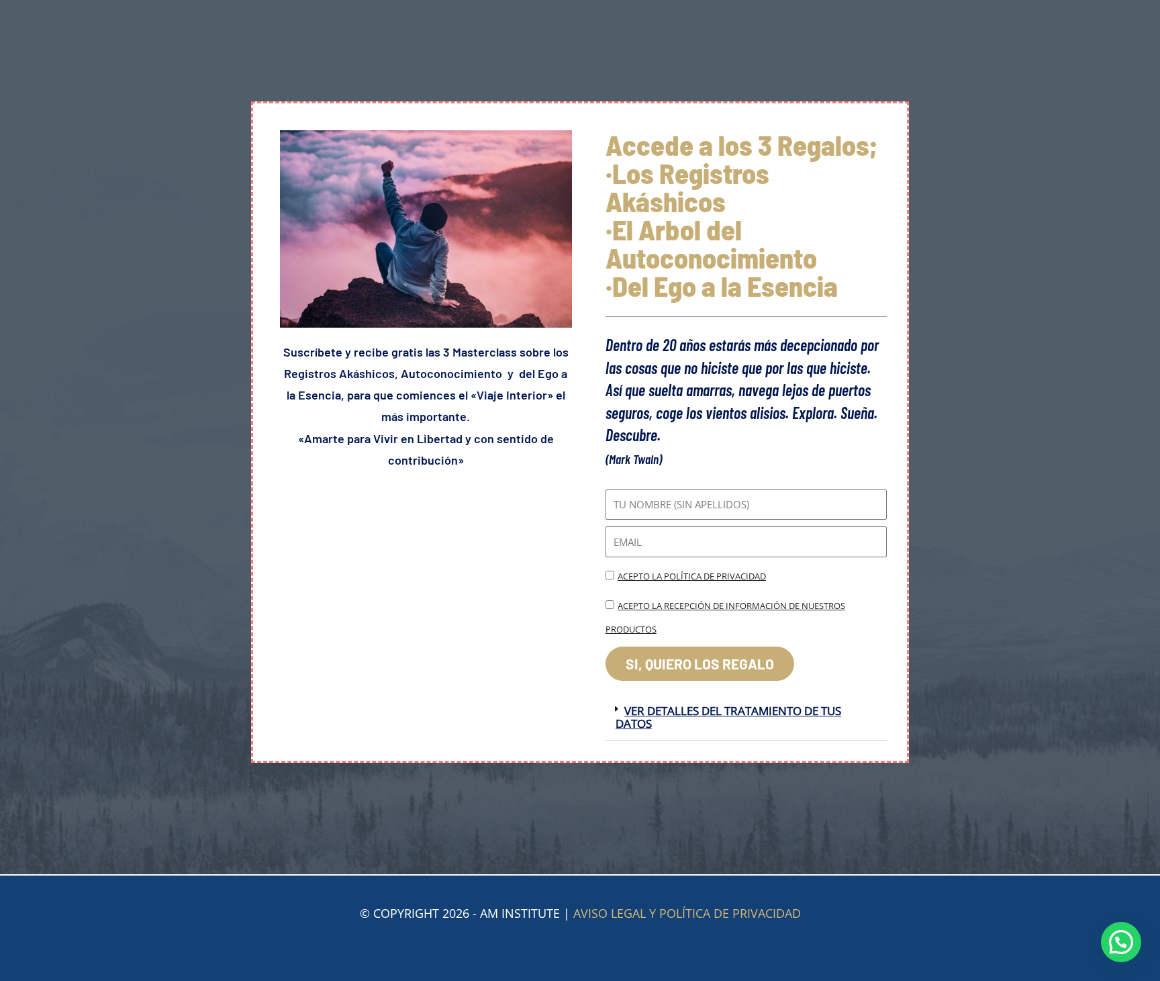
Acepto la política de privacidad (692, 576)
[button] (746, 717)
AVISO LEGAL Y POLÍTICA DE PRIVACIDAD (687, 913)
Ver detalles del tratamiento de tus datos (728, 717)
